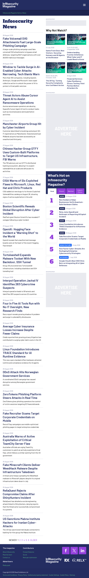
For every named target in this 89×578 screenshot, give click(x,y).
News (24, 13)
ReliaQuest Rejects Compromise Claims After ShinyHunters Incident (19, 494)
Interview (64, 257)
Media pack (6, 565)
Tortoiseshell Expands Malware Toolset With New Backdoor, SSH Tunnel (19, 258)
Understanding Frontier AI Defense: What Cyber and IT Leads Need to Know (75, 55)
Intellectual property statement (38, 575)
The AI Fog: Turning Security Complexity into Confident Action (55, 82)
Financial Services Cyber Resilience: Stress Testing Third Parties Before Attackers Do (75, 83)
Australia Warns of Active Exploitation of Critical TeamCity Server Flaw (19, 440)
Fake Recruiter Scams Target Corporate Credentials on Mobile (21, 417)
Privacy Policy (22, 575)
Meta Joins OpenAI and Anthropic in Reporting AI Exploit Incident (72, 214)
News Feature (65, 245)
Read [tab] (52, 191)
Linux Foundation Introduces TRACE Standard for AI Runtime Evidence (21, 352)
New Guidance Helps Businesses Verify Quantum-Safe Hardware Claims (71, 202)
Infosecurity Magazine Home (12, 13)
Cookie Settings (54, 575)
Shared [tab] (61, 191)
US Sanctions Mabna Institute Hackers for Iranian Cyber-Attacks (21, 522)
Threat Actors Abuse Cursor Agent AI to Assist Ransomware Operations (20, 99)
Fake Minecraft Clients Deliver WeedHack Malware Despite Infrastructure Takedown (21, 468)
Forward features (28, 552)
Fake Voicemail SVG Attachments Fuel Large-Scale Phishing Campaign (22, 42)
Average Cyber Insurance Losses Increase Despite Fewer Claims (18, 330)
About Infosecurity (9, 552)
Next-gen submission (30, 557)
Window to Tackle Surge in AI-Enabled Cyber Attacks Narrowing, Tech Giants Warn (22, 70)
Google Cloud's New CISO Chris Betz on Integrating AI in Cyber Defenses (71, 263)
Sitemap (72, 575)
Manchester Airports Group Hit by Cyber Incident (22, 125)
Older (33, 540)
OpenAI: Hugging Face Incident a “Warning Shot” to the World (20, 232)
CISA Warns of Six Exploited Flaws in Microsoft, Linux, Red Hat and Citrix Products (22, 184)
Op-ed (25, 555)
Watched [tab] (71, 191)
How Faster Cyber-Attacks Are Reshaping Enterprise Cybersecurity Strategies (72, 250)
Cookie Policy (64, 575)
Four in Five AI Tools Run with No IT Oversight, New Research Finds (21, 307)
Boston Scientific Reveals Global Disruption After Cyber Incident (21, 209)
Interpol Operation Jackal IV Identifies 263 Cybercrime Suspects (20, 284)
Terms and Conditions (10, 575)
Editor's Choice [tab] (80, 191)
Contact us (6, 557)
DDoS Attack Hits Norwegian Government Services (20, 373)
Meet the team (7, 555)
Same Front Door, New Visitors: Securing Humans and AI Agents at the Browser (55, 54)
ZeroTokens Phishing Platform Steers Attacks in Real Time (22, 395)
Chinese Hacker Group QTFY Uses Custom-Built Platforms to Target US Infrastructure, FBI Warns (21, 154)
